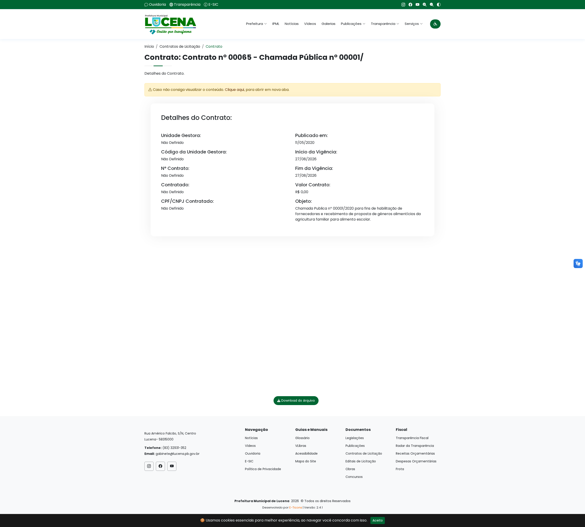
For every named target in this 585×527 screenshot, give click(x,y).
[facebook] (408, 4)
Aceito (377, 520)
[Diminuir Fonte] (429, 4)
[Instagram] (401, 4)
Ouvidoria (157, 4)
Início (149, 46)
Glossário (302, 438)
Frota (400, 469)
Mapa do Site (305, 461)
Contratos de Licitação (180, 46)
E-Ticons (295, 507)
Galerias (328, 23)
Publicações (355, 445)
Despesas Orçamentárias (416, 461)
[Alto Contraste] (437, 4)
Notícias (292, 23)
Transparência (187, 4)
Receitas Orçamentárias (415, 453)
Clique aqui (234, 89)
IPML (275, 23)
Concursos (354, 476)
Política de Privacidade (263, 469)
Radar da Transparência (415, 445)
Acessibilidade (306, 453)
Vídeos (310, 23)
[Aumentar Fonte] (422, 4)
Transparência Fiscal (412, 438)
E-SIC (213, 4)
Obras (350, 469)
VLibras (300, 445)
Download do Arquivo (297, 400)
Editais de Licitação (361, 461)
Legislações (355, 438)
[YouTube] (415, 4)
